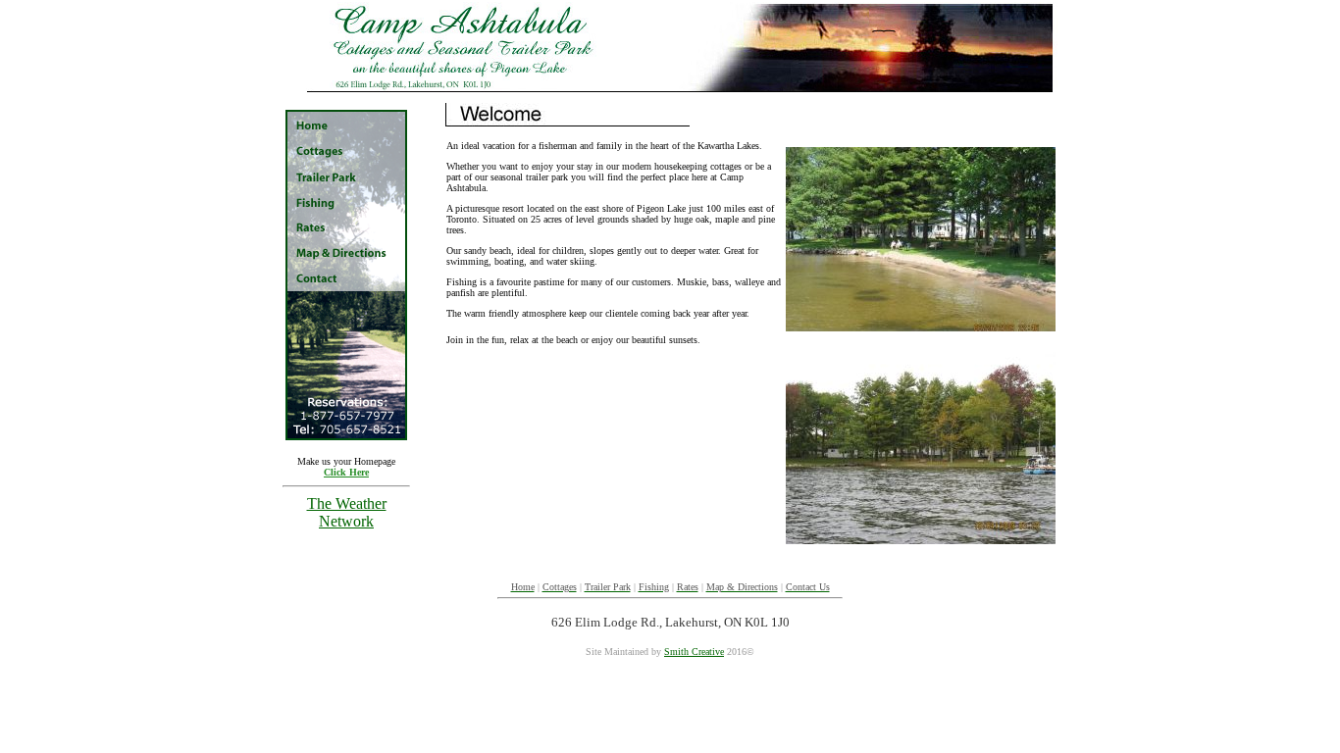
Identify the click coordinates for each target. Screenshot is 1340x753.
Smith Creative (694, 651)
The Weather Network (347, 512)
